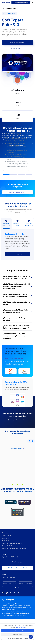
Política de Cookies (8, 546)
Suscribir (17, 588)
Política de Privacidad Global (11, 543)
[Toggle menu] (32, 2)
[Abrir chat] (31, 637)
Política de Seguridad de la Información (14, 548)
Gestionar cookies (17, 634)
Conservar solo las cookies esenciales (17, 638)
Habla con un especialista (16, 192)
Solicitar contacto (17, 562)
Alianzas (4, 541)
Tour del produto (16, 48)
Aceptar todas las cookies (17, 630)
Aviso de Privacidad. (21, 627)
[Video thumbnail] (17, 63)
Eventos (4, 538)
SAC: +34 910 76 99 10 (11, 557)
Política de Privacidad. (9, 577)
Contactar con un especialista (21, 2)
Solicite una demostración (16, 42)
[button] (6, 174)
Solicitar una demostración (16, 145)
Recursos (5, 533)
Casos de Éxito (6, 535)
